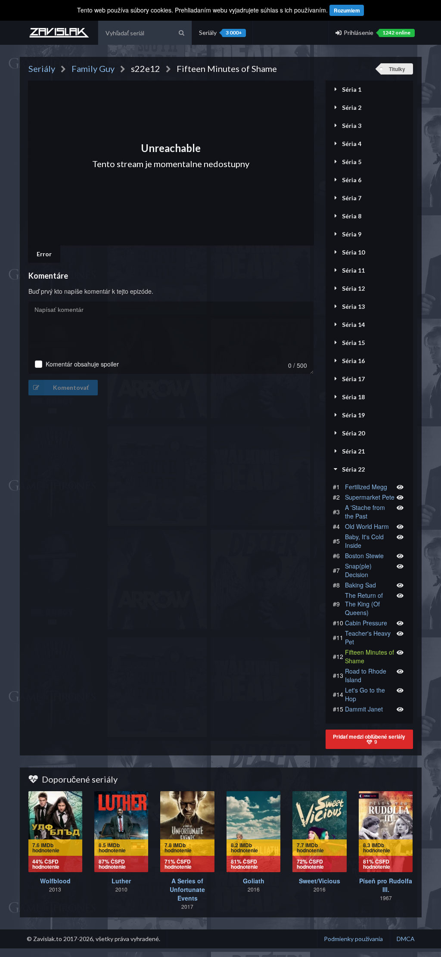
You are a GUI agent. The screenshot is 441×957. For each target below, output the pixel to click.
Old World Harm (367, 526)
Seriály (220, 32)
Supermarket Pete (369, 497)
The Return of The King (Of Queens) (364, 604)
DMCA (406, 938)
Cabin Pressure (366, 622)
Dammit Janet (364, 709)
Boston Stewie (364, 555)
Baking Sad (360, 585)
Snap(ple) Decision (358, 570)
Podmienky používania (353, 938)
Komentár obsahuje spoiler (82, 364)
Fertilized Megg (366, 486)
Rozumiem (347, 10)
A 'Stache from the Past (365, 511)
